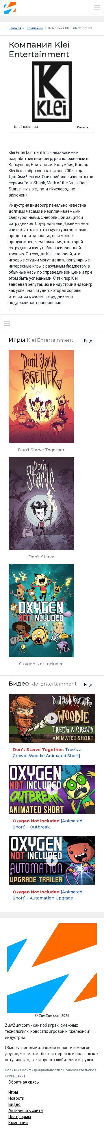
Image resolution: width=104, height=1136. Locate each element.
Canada (82, 127)
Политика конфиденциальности (32, 1070)
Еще (88, 341)
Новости (16, 1098)
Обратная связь (23, 1082)
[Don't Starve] (41, 510)
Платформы (19, 1116)
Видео (14, 1104)
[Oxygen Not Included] (41, 617)
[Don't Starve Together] (41, 403)
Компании (18, 1122)
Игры (13, 1092)
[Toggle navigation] (97, 8)
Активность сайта (25, 1110)
